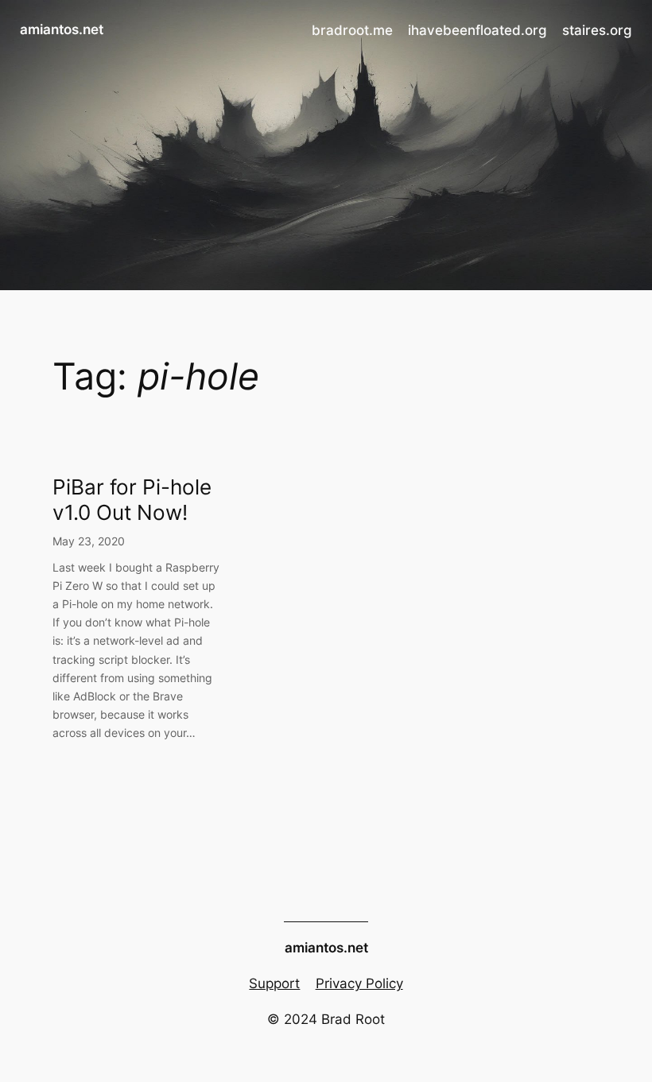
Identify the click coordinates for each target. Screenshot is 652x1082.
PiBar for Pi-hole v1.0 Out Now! (132, 499)
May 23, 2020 (88, 541)
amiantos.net (61, 29)
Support (274, 983)
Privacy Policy (359, 983)
